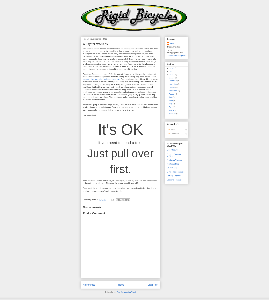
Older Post (153, 285)
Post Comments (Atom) (126, 292)
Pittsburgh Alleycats (174, 160)
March (171, 110)
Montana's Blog (173, 164)
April (171, 107)
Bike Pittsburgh (172, 150)
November (173, 84)
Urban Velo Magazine (175, 180)
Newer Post (89, 285)
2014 (172, 68)
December (173, 81)
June (171, 101)
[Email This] (117, 199)
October (172, 87)
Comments (174, 134)
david (172, 43)
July (170, 97)
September (173, 91)
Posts (172, 130)
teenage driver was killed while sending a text (101, 79)
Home (121, 285)
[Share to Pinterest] (128, 199)
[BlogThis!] (120, 199)
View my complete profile (176, 56)
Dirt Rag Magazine (174, 176)
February (172, 114)
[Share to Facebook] (125, 199)
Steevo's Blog (172, 168)
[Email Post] (113, 200)
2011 (172, 78)
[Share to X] (123, 199)
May (171, 104)
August (172, 94)
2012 (172, 75)
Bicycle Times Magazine (176, 172)
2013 (172, 71)
